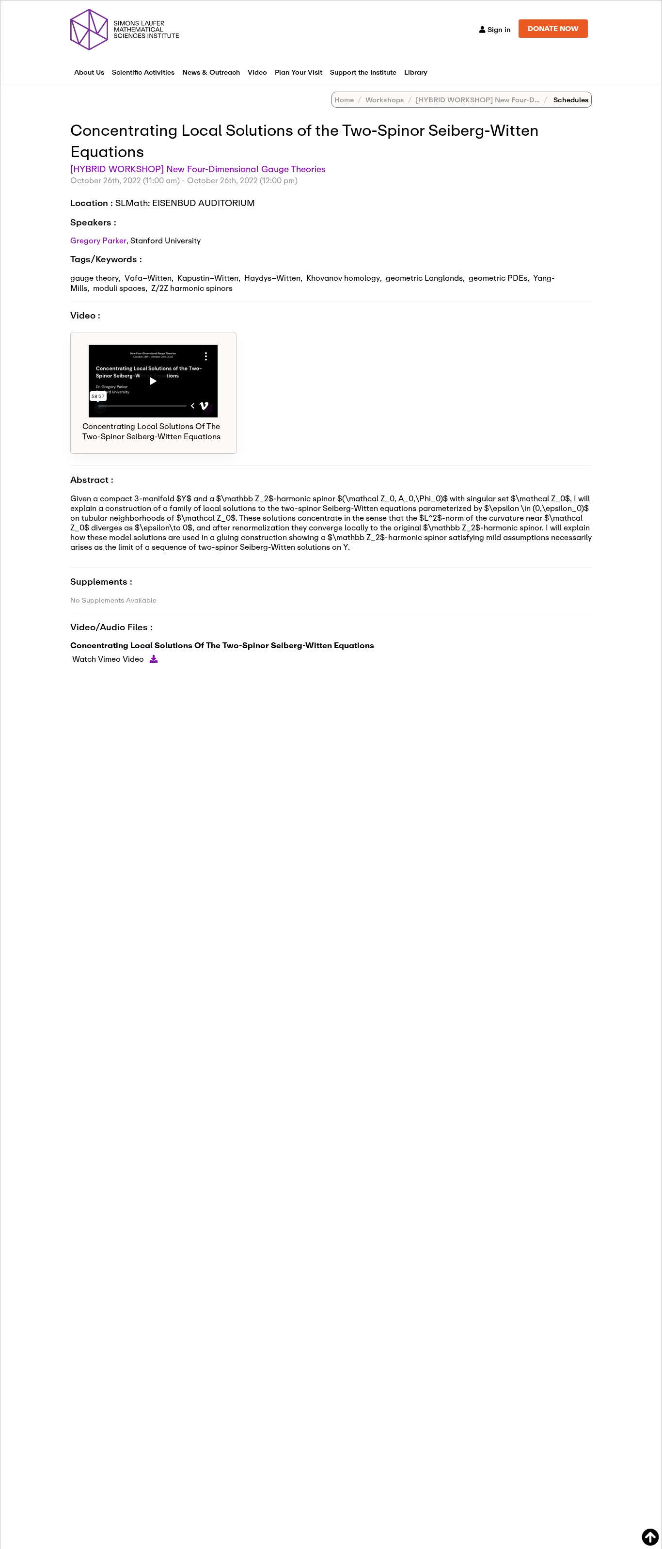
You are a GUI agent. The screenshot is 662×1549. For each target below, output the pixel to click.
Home (344, 100)
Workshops (384, 100)
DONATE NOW (553, 28)
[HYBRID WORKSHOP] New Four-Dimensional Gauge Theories (521, 100)
